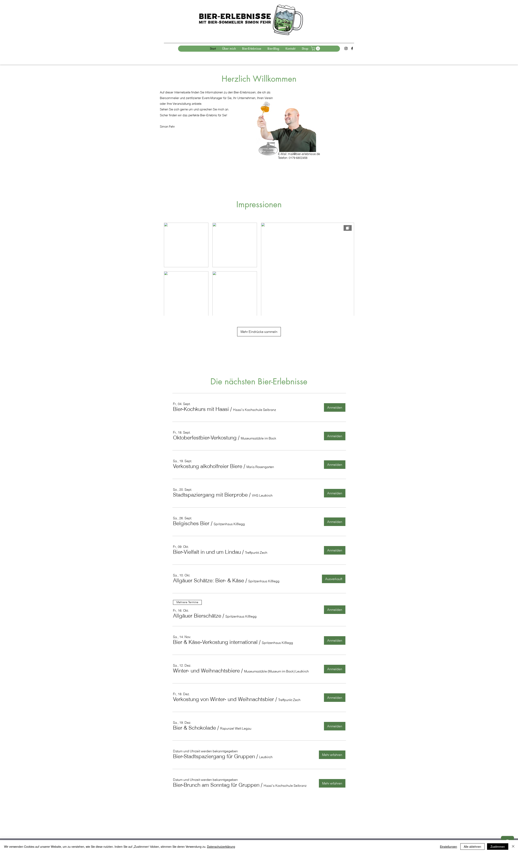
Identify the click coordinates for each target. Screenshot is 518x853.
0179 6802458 (298, 158)
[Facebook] (352, 48)
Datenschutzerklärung (221, 846)
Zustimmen (497, 846)
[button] (316, 48)
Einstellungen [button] (448, 846)
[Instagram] (346, 48)
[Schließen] (513, 846)
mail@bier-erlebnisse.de (304, 154)
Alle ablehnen (472, 846)
